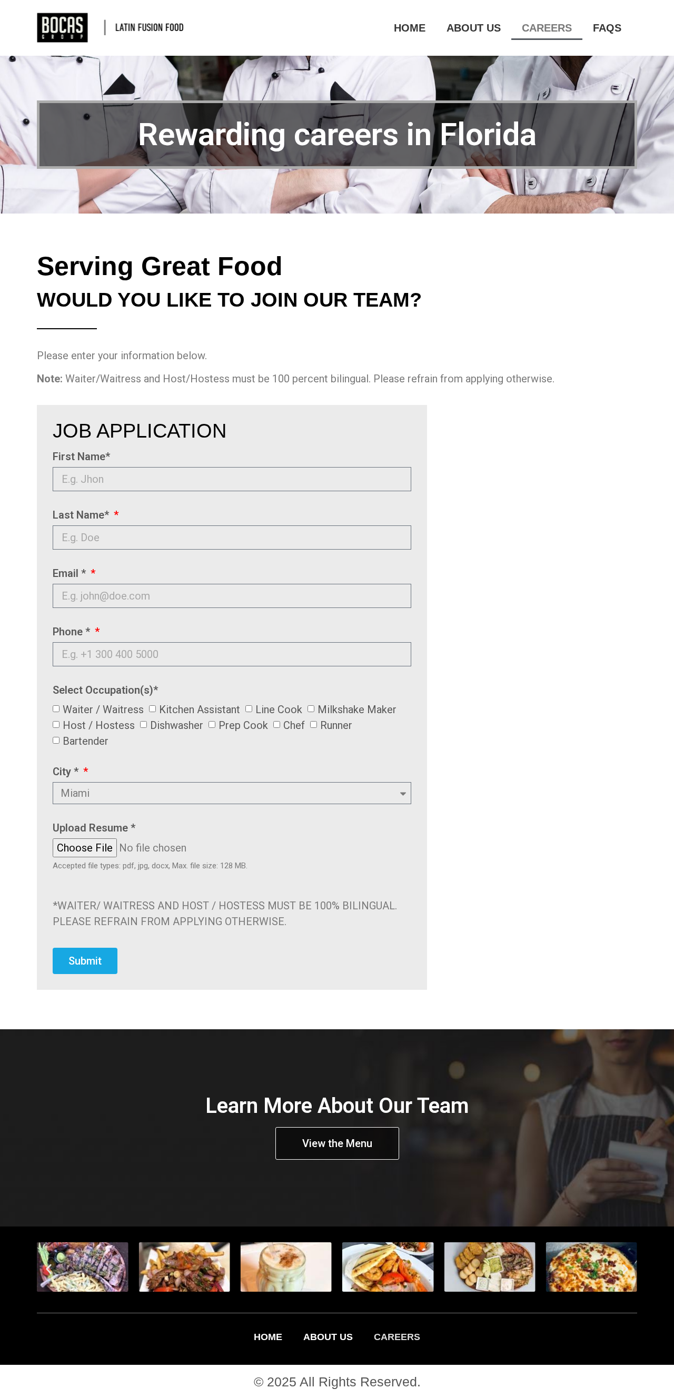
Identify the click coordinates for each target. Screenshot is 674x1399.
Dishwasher (176, 724)
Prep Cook (243, 724)
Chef (294, 724)
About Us (474, 28)
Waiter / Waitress (103, 709)
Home (409, 28)
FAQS (607, 28)
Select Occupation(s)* (105, 690)
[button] (48, 1268)
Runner (336, 724)
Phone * (73, 632)
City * (67, 772)
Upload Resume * (94, 828)
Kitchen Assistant (199, 709)
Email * (70, 574)
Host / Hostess (99, 724)
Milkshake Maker (357, 709)
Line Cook (278, 709)
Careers (547, 28)
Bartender (85, 740)
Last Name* (82, 515)
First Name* (81, 457)
